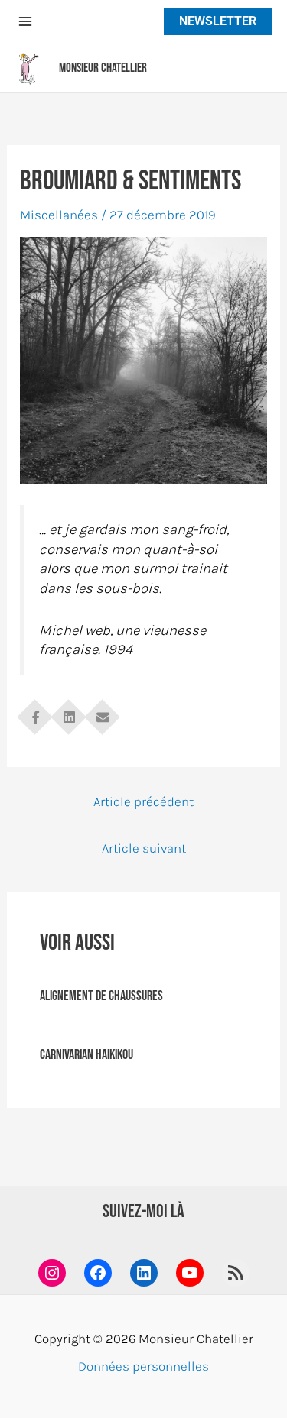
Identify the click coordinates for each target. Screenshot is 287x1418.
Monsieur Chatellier (103, 68)
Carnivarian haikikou (86, 1055)
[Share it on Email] (102, 712)
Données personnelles (143, 1366)
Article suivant (144, 848)
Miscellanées (59, 214)
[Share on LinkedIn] (68, 712)
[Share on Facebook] (35, 712)
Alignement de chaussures (101, 996)
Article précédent (143, 801)
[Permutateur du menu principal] (25, 21)
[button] (214, 21)
